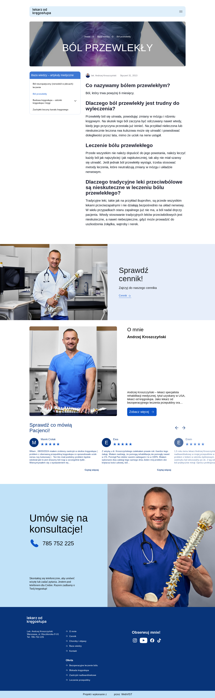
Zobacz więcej (139, 411)
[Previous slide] (177, 427)
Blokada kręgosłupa (79, 670)
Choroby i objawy (77, 641)
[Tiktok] (159, 640)
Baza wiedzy (103, 36)
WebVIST (126, 694)
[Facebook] (152, 640)
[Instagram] (135, 640)
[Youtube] (143, 640)
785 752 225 (58, 543)
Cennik (123, 295)
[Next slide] (184, 427)
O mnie (72, 631)
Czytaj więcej (92, 470)
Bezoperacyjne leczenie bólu (83, 665)
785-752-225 (37, 637)
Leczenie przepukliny (79, 680)
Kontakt (73, 651)
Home (87, 36)
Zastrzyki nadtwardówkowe (82, 675)
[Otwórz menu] (180, 11)
